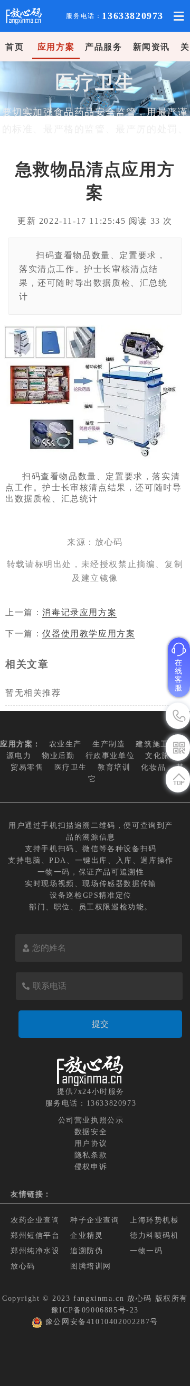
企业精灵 (86, 1235)
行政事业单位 (110, 756)
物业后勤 (58, 756)
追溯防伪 (86, 1251)
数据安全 (90, 1132)
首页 (14, 46)
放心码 (23, 1266)
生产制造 (108, 744)
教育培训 (114, 767)
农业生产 (65, 744)
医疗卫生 (70, 767)
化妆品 (153, 767)
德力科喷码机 (154, 1235)
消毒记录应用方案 (79, 612)
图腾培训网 (90, 1266)
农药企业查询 (35, 1220)
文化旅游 (161, 756)
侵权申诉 (90, 1167)
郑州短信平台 (35, 1235)
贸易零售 (27, 767)
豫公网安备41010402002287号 (101, 1322)
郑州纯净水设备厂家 (47, 1251)
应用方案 (55, 46)
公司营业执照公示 (91, 1120)
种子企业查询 (95, 1220)
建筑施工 (152, 744)
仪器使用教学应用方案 (88, 633)
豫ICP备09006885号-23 (95, 1310)
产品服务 (103, 46)
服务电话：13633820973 (91, 1103)
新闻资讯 (151, 46)
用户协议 (90, 1143)
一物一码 (146, 1251)
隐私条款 (90, 1155)
